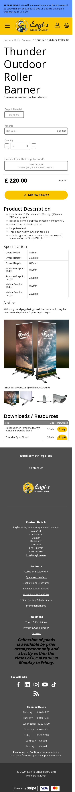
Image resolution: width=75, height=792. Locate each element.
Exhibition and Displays (36, 588)
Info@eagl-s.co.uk (36, 555)
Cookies (36, 633)
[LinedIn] (27, 684)
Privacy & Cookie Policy (36, 627)
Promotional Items (36, 605)
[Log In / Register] (57, 25)
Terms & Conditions (36, 622)
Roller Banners (22, 40)
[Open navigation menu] (7, 26)
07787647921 (36, 551)
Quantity (9, 140)
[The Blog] (36, 693)
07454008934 (36, 547)
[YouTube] (45, 684)
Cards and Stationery (36, 571)
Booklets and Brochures (36, 582)
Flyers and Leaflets (36, 577)
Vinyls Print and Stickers (36, 594)
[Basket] (66, 25)
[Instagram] (36, 684)
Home (7, 40)
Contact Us (36, 468)
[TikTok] (54, 684)
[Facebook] (18, 684)
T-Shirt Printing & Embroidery (36, 600)
